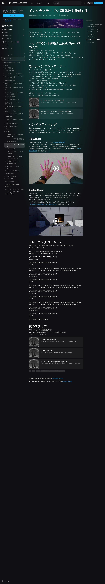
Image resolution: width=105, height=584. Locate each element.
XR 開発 (8, 131)
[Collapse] (3, 111)
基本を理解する (9, 68)
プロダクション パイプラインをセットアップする (14, 102)
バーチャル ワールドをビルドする (14, 73)
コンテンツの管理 (9, 70)
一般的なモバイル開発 (11, 123)
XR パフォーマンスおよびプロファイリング (15, 167)
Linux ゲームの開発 (11, 176)
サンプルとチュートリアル (12, 181)
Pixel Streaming (10, 173)
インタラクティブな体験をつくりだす (14, 88)
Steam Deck (9, 116)
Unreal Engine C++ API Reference (14, 189)
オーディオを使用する (10, 96)
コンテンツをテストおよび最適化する (14, 107)
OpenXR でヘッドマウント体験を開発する (15, 135)
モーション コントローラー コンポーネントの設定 (16, 157)
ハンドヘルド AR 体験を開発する (15, 139)
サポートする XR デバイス (14, 171)
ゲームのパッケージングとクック (14, 113)
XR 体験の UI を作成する (13, 161)
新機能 (6, 65)
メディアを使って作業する (12, 99)
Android (8, 129)
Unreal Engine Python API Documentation (12, 192)
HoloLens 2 (91, 34)
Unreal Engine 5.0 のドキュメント (11, 62)
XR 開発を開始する (12, 141)
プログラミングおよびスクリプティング (14, 84)
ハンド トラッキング (92, 31)
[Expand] (3, 65)
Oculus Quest (92, 37)
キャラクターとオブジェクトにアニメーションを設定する (14, 93)
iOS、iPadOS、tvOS (11, 126)
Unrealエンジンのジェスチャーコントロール (43, 204)
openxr (38, 371)
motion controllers (54, 371)
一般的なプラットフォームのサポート (14, 120)
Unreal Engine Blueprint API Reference (12, 185)
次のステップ (90, 42)
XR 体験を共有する (12, 163)
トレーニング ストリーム (93, 39)
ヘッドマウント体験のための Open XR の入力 (94, 25)
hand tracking (45, 371)
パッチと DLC (9, 179)
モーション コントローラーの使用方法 (15, 152)
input (33, 371)
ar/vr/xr (62, 371)
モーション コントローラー (94, 29)
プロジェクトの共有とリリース (13, 111)
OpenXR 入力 (11, 149)
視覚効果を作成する (10, 80)
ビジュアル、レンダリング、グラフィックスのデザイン (14, 76)
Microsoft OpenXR (59, 142)
